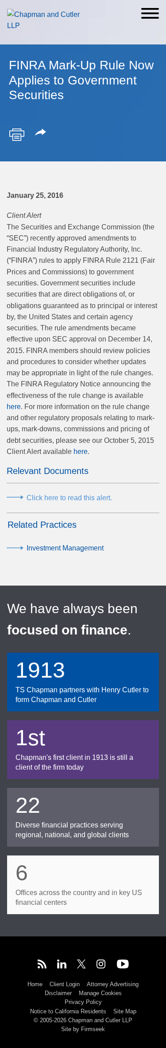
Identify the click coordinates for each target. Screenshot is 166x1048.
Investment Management (65, 548)
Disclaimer (58, 993)
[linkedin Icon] (61, 965)
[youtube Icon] (123, 965)
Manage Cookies (100, 993)
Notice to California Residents (68, 1011)
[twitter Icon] (81, 965)
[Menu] (150, 13)
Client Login (65, 984)
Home (34, 984)
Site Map (124, 1011)
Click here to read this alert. (69, 498)
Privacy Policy (83, 1002)
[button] (42, 132)
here (14, 406)
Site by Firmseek (83, 1029)
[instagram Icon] (101, 965)
